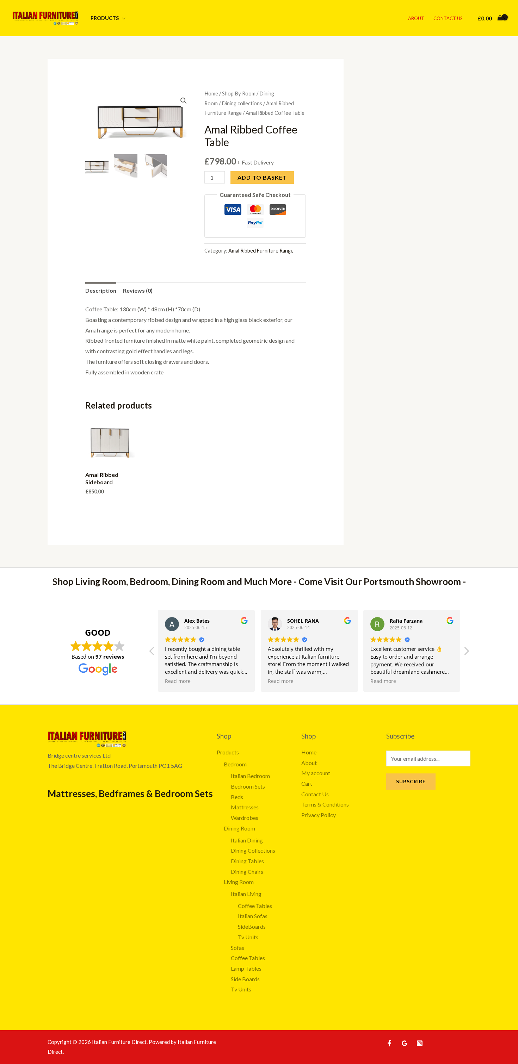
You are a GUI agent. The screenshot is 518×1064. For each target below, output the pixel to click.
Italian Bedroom (250, 775)
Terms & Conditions (325, 804)
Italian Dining (247, 840)
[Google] (404, 1043)
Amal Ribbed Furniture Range (261, 251)
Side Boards (245, 979)
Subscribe (411, 781)
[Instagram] (420, 1043)
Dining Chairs (247, 871)
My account (315, 773)
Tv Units (248, 937)
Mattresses (245, 807)
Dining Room (239, 828)
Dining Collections (253, 850)
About (416, 18)
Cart (306, 783)
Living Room (239, 881)
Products (105, 18)
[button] (183, 100)
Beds (237, 797)
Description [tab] (100, 290)
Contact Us (448, 18)
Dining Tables (247, 861)
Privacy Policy (318, 814)
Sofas (237, 947)
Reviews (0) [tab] (138, 290)
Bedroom (235, 764)
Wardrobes (244, 817)
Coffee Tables (255, 905)
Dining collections (242, 103)
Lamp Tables (246, 968)
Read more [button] (178, 681)
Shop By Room (238, 93)
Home (211, 93)
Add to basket (262, 177)
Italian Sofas (252, 916)
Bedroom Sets (248, 786)
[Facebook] (389, 1043)
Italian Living (246, 893)
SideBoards (252, 926)
